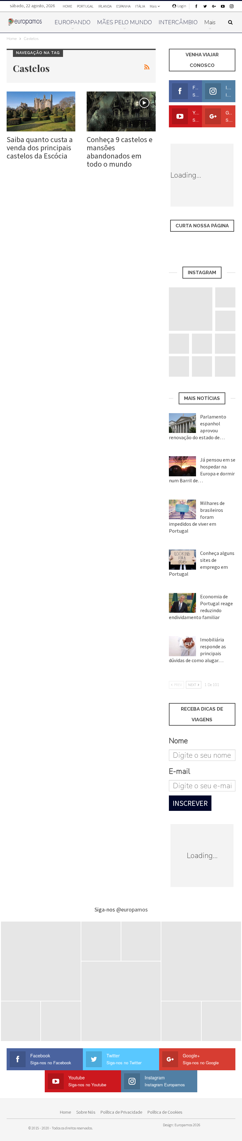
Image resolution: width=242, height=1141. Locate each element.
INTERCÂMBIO (178, 22)
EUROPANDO (72, 22)
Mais (153, 6)
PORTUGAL (85, 6)
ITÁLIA (140, 6)
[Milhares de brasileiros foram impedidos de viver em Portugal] (182, 510)
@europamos (132, 909)
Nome (178, 741)
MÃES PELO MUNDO (124, 22)
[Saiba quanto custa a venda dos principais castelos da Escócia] (41, 111)
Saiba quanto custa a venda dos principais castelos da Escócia (40, 148)
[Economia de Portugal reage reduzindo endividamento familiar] (182, 603)
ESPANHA (123, 6)
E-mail (179, 771)
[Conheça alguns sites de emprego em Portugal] (182, 560)
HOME (67, 6)
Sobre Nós (85, 1112)
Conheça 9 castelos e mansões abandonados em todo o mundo (120, 152)
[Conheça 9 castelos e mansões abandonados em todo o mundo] (121, 111)
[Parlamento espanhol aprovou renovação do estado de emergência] (182, 423)
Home (65, 1112)
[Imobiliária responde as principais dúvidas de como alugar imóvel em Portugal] (182, 646)
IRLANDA (105, 6)
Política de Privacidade (121, 1112)
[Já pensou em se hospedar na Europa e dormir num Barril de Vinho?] (182, 466)
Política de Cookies (164, 1112)
